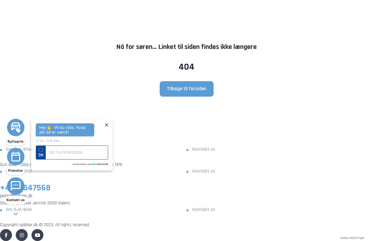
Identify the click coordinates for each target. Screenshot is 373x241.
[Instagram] (22, 235)
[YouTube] (37, 235)
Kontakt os (203, 149)
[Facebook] (6, 235)
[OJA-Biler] (186, 139)
